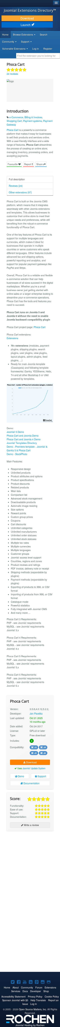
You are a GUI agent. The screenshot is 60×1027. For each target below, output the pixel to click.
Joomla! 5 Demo (15, 432)
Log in (35, 48)
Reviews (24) (16, 185)
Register (47, 48)
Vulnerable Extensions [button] (14, 48)
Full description (17, 179)
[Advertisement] (30, 864)
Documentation (31, 783)
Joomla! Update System (34, 768)
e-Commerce (16, 117)
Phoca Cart (12, 130)
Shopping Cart (14, 121)
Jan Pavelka (36, 713)
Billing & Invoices (33, 117)
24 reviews (12, 73)
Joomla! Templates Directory (22, 443)
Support (41, 776)
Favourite (13, 164)
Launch (26, 25)
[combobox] (38, 55)
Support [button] (25, 41)
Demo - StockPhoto (17, 454)
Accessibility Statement (13, 996)
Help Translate (38, 1000)
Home (5, 34)
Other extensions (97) (20, 192)
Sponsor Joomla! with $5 (15, 1000)
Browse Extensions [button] (23, 34)
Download (27, 18)
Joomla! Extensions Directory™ (30, 10)
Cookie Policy (52, 996)
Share (39, 164)
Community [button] (8, 41)
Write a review (31, 825)
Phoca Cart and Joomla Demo (22, 435)
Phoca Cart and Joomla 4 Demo (23, 439)
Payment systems (32, 121)
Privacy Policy (35, 996)
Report (28, 164)
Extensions (12, 338)
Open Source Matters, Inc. (33, 1009)
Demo (20, 776)
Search (43, 34)
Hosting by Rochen (30, 1025)
